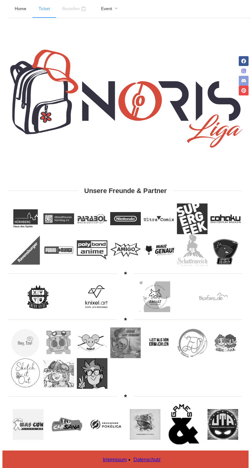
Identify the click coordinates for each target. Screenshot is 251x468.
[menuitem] (109, 9)
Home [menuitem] (20, 8)
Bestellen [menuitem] (71, 8)
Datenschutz (147, 459)
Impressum (115, 459)
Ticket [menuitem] (44, 8)
